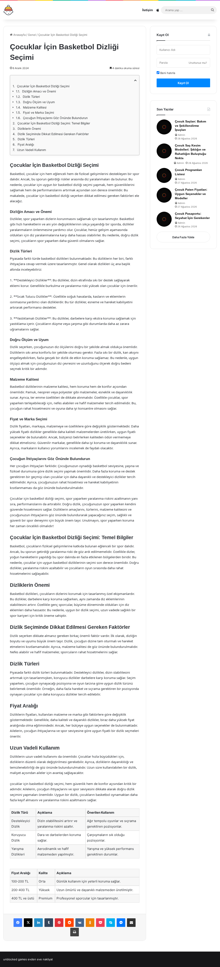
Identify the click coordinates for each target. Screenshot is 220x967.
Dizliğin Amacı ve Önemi (39, 91)
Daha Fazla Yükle (183, 237)
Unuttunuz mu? (198, 62)
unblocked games (15, 959)
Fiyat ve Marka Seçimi (38, 112)
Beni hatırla (167, 73)
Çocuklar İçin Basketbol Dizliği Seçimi (43, 86)
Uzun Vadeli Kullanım (31, 150)
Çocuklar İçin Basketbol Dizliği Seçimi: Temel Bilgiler (53, 123)
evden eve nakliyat (40, 959)
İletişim (147, 10)
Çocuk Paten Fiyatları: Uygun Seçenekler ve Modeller (191, 194)
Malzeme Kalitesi (34, 107)
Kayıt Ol (183, 83)
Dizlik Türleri (31, 96)
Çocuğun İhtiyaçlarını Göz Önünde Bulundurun (55, 118)
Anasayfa (19, 34)
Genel (32, 34)
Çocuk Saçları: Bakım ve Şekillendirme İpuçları (190, 125)
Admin (181, 134)
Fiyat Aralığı (26, 144)
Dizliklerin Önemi (29, 128)
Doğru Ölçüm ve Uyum (39, 102)
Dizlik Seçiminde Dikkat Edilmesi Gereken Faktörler (53, 134)
